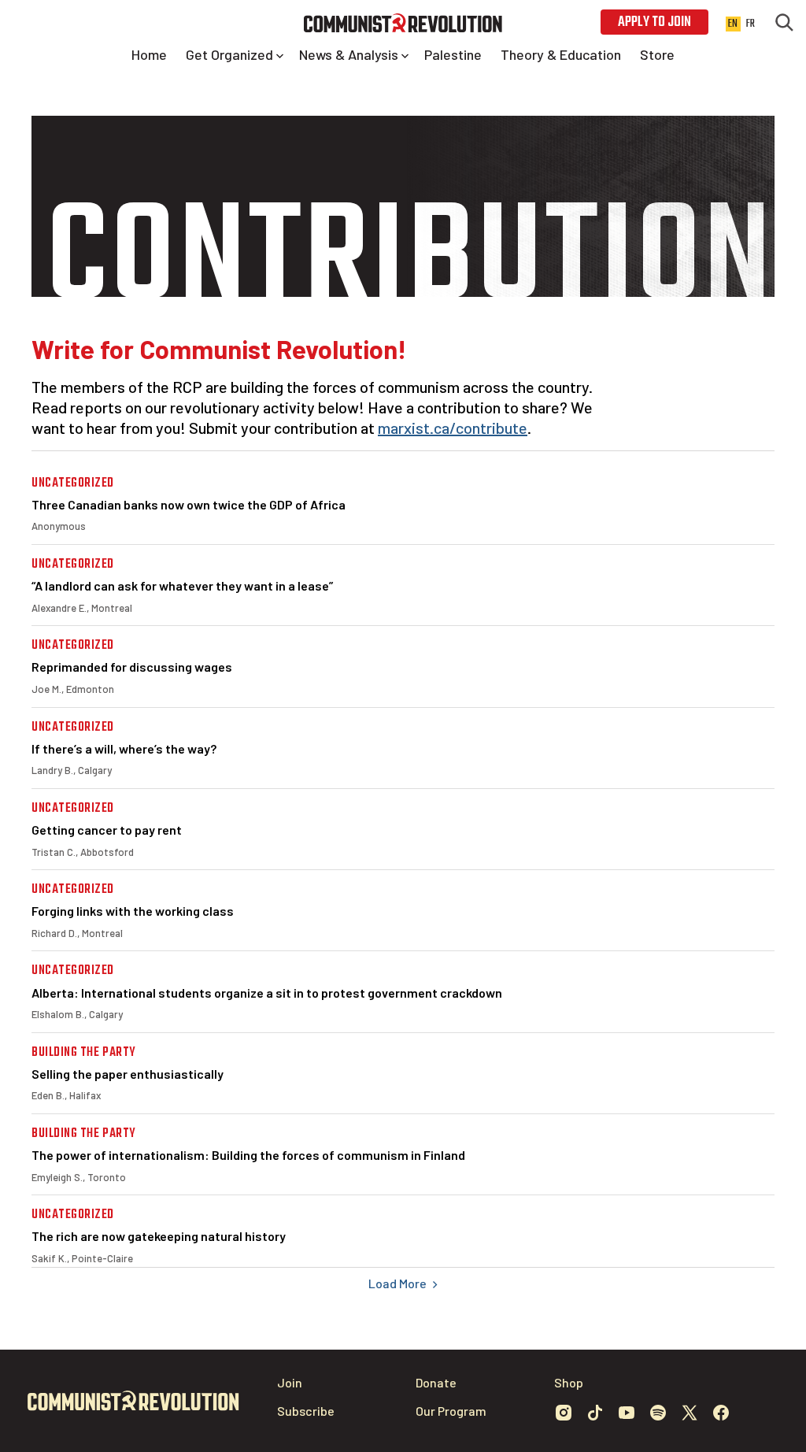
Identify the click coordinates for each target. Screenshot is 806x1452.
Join (289, 1382)
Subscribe (306, 1410)
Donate (436, 1382)
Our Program (451, 1410)
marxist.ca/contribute (452, 427)
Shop (568, 1382)
